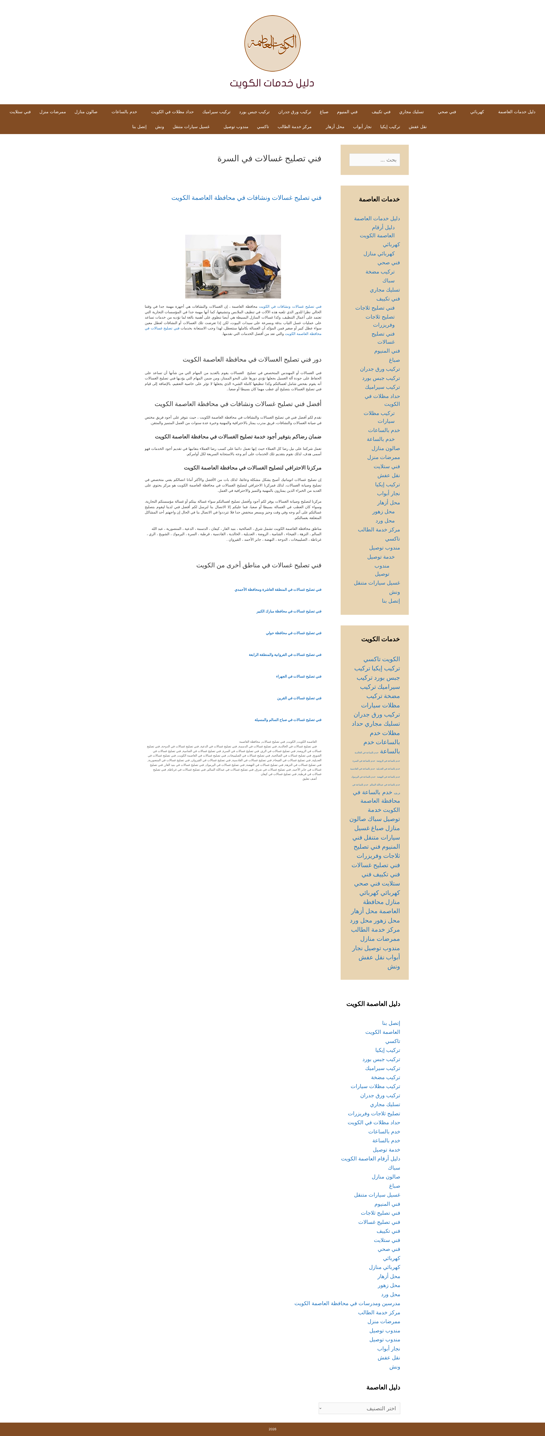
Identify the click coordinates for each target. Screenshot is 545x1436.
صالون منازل (86, 111)
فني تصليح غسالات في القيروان (211, 760)
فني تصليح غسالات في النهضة (264, 765)
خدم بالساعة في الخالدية (367, 752)
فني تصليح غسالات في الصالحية (291, 755)
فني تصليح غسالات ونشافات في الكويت (290, 306)
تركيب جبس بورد (254, 111)
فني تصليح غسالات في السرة (241, 751)
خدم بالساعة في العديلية (388, 768)
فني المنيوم (347, 111)
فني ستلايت (20, 111)
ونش (159, 126)
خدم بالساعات (124, 111)
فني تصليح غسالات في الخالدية (297, 746)
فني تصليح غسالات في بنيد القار (184, 765)
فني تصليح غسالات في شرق (273, 769)
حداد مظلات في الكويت (172, 111)
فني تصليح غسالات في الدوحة (180, 746)
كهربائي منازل (379, 253)
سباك (388, 280)
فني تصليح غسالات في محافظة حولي (293, 633)
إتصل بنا (139, 126)
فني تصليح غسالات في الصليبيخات (249, 755)
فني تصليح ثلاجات (375, 308)
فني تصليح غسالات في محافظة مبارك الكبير (289, 611)
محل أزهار (335, 126)
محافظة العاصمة (249, 741)
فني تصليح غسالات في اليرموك (225, 765)
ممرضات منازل (380, 938)
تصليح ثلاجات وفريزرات (374, 1113)
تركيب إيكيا (390, 126)
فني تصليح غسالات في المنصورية (169, 760)
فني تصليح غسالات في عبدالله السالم (230, 769)
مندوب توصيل (236, 126)
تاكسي (263, 126)
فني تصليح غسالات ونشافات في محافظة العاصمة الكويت (246, 197)
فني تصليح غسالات (273, 741)
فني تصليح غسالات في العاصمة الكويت (202, 755)
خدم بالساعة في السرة (364, 760)
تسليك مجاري (411, 111)
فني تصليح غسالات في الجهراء (298, 676)
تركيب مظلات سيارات (375, 1086)
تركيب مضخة (380, 271)
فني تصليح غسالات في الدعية (219, 746)
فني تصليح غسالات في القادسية (252, 760)
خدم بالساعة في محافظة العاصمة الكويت (376, 801)
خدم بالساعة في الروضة (388, 760)
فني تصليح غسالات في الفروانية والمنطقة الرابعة (285, 654)
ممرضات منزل (52, 111)
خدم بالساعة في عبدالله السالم (385, 784)
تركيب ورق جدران (294, 111)
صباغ (324, 111)
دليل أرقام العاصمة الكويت (370, 1158)
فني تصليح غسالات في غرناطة (187, 769)
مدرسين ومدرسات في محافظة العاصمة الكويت (347, 1303)
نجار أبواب (362, 126)
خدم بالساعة (381, 439)
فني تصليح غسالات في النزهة (303, 765)
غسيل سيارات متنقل (191, 126)
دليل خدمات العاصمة (516, 111)
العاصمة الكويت (307, 741)
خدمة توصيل (381, 557)
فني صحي (447, 111)
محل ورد (385, 520)
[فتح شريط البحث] (121, 126)
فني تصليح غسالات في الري (278, 751)
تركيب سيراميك (216, 111)
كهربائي (477, 111)
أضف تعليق (310, 778)
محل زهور (383, 511)
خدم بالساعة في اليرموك (363, 776)
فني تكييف (381, 111)
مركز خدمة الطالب (295, 126)
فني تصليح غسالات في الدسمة (258, 746)
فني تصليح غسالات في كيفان (279, 774)
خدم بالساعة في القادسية (362, 768)
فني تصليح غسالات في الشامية (202, 751)
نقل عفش (418, 126)
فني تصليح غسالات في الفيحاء (292, 760)
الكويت (291, 741)
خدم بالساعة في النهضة (388, 776)
